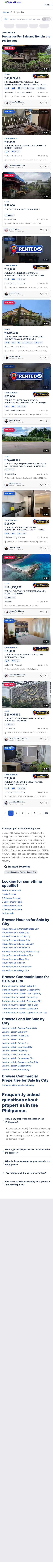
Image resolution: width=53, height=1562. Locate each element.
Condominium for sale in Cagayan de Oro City (24, 1012)
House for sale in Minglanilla (16, 947)
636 (46, 813)
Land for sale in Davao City (15, 1043)
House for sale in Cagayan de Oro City (20, 951)
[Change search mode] (6, 19)
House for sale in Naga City (15, 959)
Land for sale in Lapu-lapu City (17, 1047)
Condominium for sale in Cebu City (19, 986)
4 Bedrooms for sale (12, 909)
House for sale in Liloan (13, 962)
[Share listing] (46, 103)
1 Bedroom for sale (11, 898)
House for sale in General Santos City (20, 929)
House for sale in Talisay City (16, 936)
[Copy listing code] (46, 92)
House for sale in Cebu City (15, 932)
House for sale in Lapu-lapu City (18, 944)
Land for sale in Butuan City (15, 1069)
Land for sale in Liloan (13, 1039)
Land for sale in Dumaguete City (18, 1058)
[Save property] (41, 103)
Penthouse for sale (11, 890)
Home (48, 5)
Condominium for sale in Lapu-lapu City (21, 993)
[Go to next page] (5, 818)
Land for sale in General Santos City (19, 1028)
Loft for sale (8, 913)
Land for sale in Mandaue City (16, 1065)
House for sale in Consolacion (17, 966)
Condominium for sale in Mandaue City (21, 989)
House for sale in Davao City (16, 940)
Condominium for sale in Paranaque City (22, 1001)
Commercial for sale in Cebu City (18, 1085)
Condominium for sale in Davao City (19, 997)
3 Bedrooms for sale (12, 905)
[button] (41, 76)
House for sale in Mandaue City (17, 955)
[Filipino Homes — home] (24, 5)
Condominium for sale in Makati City (20, 1008)
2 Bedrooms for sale (12, 902)
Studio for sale (9, 894)
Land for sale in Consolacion (16, 1054)
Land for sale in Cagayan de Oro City (20, 1062)
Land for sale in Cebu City (14, 1032)
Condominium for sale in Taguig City (20, 1005)
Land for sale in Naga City (14, 1050)
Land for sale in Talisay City (15, 1035)
